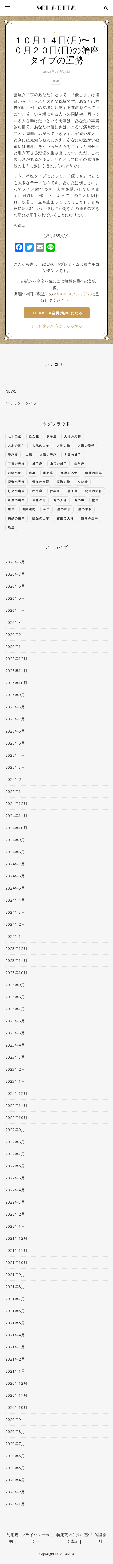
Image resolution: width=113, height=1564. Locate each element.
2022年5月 (15, 1177)
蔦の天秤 (60, 500)
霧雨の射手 (89, 518)
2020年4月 (15, 1479)
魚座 (11, 527)
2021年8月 (15, 1286)
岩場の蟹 (15, 473)
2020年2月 (15, 1491)
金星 (46, 509)
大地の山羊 (40, 445)
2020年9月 (15, 1419)
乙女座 (34, 436)
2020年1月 (15, 1504)
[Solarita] (56, 8)
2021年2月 (15, 1359)
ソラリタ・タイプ (21, 403)
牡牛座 (37, 491)
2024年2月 (15, 924)
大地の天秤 (72, 436)
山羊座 (79, 463)
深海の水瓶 (40, 482)
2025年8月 (15, 706)
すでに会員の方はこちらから (56, 325)
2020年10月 (16, 1407)
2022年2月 (15, 1214)
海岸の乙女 (69, 473)
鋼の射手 (64, 509)
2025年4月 (15, 755)
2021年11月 (16, 1250)
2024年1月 (15, 936)
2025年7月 (15, 718)
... (56, 31)
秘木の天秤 (93, 491)
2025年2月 (15, 779)
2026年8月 (15, 561)
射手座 (37, 463)
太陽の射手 (72, 455)
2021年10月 (16, 1262)
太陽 (28, 455)
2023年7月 (15, 1008)
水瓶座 (48, 473)
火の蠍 (83, 482)
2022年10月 (16, 1117)
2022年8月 (15, 1141)
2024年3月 (15, 912)
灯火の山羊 (16, 491)
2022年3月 (15, 1202)
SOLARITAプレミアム (72, 293)
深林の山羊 (93, 473)
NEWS (10, 391)
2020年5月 (15, 1467)
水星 (32, 473)
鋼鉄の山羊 (16, 518)
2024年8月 (15, 851)
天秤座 (13, 455)
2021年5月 (15, 1322)
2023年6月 (15, 1020)
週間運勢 (29, 509)
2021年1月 (15, 1371)
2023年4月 (15, 1045)
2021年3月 (15, 1346)
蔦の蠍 (79, 500)
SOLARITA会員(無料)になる (56, 313)
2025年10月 (16, 682)
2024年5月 (15, 888)
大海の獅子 (86, 445)
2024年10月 (16, 827)
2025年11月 (16, 670)
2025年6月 (15, 731)
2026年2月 (15, 634)
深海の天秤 (16, 482)
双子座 (52, 436)
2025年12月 (16, 658)
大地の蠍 (63, 445)
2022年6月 (15, 1165)
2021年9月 (15, 1274)
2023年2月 (15, 1069)
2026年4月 (15, 610)
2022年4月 (15, 1189)
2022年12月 (16, 1093)
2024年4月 (15, 900)
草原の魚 (39, 500)
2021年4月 (15, 1334)
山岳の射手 (58, 463)
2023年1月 (15, 1081)
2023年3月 (15, 1057)
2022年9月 (15, 1129)
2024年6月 (15, 875)
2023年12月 (16, 948)
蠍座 (11, 509)
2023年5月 (15, 1032)
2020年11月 (16, 1395)
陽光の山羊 (40, 518)
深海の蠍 (63, 482)
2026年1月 (15, 646)
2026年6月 (15, 586)
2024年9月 (15, 839)
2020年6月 (15, 1455)
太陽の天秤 (48, 455)
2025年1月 (15, 791)
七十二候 (15, 436)
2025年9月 (15, 694)
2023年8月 (15, 996)
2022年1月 (15, 1226)
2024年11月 (16, 815)
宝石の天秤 (16, 463)
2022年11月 (16, 1105)
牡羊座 (55, 491)
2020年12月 (16, 1383)
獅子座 (73, 491)
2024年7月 (15, 863)
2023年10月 (16, 972)
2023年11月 (16, 960)
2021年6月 (15, 1310)
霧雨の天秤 (65, 518)
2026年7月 (15, 574)
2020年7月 (15, 1443)
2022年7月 (15, 1153)
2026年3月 (15, 622)
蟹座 (56, 81)
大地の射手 (16, 445)
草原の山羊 (16, 500)
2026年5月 (15, 598)
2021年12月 (16, 1238)
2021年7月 (15, 1298)
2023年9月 (15, 984)
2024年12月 (16, 803)
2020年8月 (15, 1431)
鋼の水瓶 (85, 509)
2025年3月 (15, 767)
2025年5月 (15, 743)
